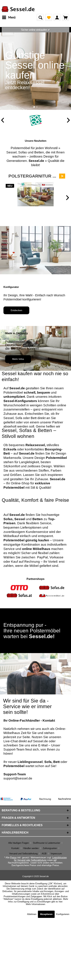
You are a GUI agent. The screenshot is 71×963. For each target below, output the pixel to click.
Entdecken (16, 310)
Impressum (56, 853)
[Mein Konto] (57, 17)
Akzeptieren (46, 914)
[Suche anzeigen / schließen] (40, 17)
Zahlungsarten (50, 848)
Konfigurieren (62, 914)
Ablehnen (32, 914)
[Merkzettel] (48, 17)
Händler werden (31, 848)
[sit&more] (35, 120)
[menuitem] (8, 17)
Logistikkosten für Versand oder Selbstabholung (40, 858)
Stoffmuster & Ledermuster (46, 843)
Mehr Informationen (35, 904)
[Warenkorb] (65, 17)
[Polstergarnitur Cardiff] (35, 194)
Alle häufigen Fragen (18, 843)
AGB (44, 853)
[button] (34, 107)
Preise (13, 857)
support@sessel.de (17, 778)
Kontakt (15, 848)
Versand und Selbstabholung (23, 853)
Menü (12, 17)
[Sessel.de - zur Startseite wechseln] (18, 9)
